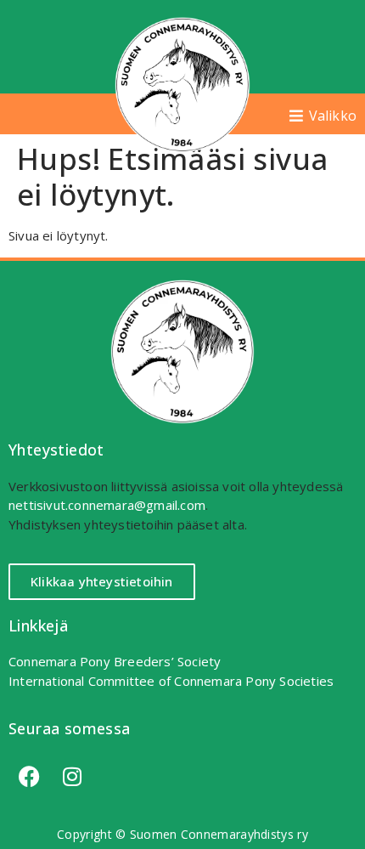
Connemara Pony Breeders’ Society (114, 661)
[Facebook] (29, 776)
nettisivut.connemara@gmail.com (106, 504)
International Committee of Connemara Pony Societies (171, 680)
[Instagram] (72, 776)
